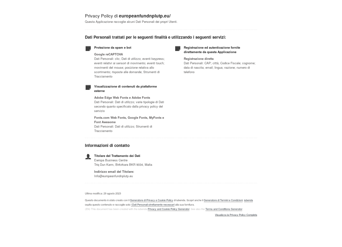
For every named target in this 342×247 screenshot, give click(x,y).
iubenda (248, 200)
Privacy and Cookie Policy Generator (168, 209)
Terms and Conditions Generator (223, 209)
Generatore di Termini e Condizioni (223, 200)
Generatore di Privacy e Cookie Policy (151, 200)
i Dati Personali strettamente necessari (152, 204)
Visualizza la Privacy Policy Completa (236, 214)
